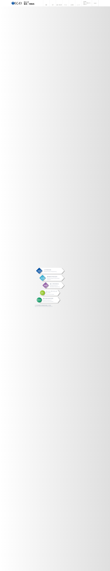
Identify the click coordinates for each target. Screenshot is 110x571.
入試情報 (72, 4)
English (95, 3)
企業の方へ (85, 4)
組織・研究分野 (59, 4)
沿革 (52, 4)
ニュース (78, 4)
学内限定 (84, 1)
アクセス (65, 4)
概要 (46, 4)
